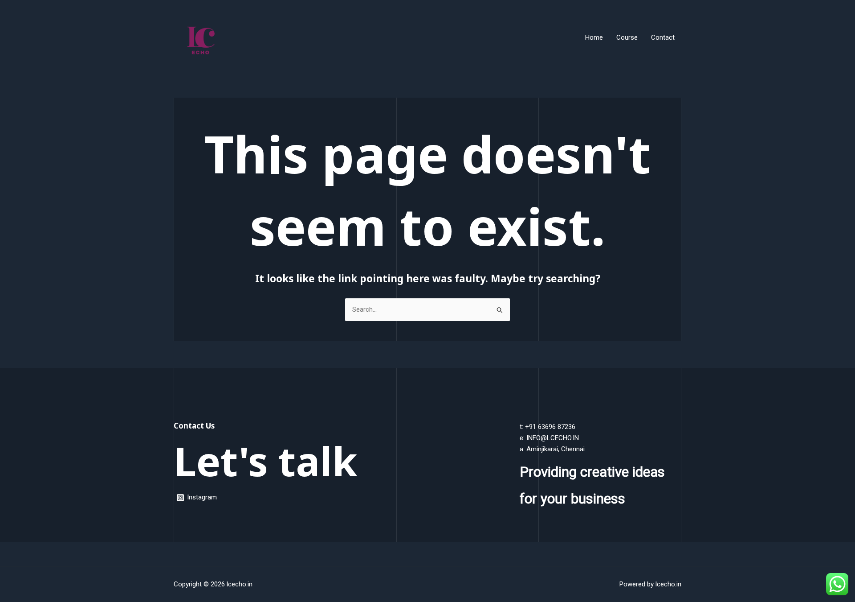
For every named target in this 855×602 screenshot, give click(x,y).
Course (627, 37)
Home (594, 37)
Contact (663, 37)
